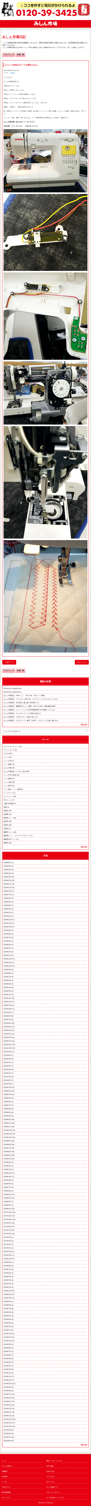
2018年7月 (7, 1187)
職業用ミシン (8, 832)
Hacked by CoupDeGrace (13, 688)
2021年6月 (7, 1066)
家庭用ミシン (8, 818)
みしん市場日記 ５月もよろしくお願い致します (21, 717)
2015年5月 (7, 1316)
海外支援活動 (6, 1492)
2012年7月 (7, 1437)
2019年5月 (7, 1155)
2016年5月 (7, 1276)
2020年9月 (7, 1098)
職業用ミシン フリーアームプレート (17, 836)
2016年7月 (7, 1269)
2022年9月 (7, 1012)
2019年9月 (7, 1141)
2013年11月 (8, 1380)
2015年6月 (7, 1312)
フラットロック (9, 750)
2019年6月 (7, 1151)
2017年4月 (7, 1237)
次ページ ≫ (81, 662)
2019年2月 (7, 1166)
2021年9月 (7, 1055)
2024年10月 (8, 927)
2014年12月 (8, 1333)
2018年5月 (7, 1194)
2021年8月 (7, 1059)
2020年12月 (8, 1087)
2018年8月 (7, 1184)
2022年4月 (7, 1030)
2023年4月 (7, 987)
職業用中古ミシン (10, 839)
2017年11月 (8, 1216)
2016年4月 (7, 1280)
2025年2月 (7, 912)
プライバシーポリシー (53, 1492)
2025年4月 (7, 905)
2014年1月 (7, 1373)
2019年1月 (7, 1169)
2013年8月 (7, 1391)
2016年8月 (7, 1266)
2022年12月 (8, 1002)
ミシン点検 (7, 782)
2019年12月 (8, 1130)
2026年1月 (7, 884)
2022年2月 (7, 1037)
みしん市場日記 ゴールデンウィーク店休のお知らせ (22, 713)
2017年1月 (7, 1248)
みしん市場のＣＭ (52, 1487)
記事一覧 (20, 54)
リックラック (8, 793)
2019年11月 (8, 1134)
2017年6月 (7, 1234)
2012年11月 (8, 1423)
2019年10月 (8, 1137)
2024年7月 (7, 937)
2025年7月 (7, 895)
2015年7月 (7, 1308)
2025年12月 (8, 887)
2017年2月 (7, 1244)
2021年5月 (7, 1069)
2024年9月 (7, 930)
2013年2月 (7, 1412)
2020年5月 (7, 1112)
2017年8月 (7, 1226)
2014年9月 (7, 1344)
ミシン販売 (7, 786)
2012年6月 (7, 1441)
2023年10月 (8, 966)
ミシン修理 (7, 764)
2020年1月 (7, 1126)
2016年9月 (7, 1262)
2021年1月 (7, 1084)
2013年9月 (7, 1387)
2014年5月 (7, 1358)
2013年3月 (7, 1408)
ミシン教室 (7, 778)
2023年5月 (7, 984)
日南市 (6, 825)
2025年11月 (8, 891)
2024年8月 (7, 934)
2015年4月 (7, 1319)
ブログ (12, 73)
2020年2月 (7, 1123)
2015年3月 (7, 1323)
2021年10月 (8, 1052)
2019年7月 (7, 1148)
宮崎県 (6, 814)
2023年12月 (8, 959)
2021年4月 (7, 1073)
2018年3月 (7, 1201)
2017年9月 (7, 1223)
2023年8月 (7, 973)
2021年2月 (7, 1080)
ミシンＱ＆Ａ (50, 1477)
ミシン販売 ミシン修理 (12, 789)
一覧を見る (83, 724)
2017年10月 (8, 1219)
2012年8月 (7, 1433)
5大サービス (50, 1482)
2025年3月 (7, 909)
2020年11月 (8, 1091)
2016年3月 (7, 1284)
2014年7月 (7, 1351)
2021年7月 (7, 1062)
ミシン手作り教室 (10, 775)
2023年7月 (7, 977)
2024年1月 (7, 955)
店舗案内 (5, 1471)
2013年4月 (7, 1405)
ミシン (6, 757)
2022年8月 (7, 1016)
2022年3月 (7, 1034)
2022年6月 (7, 1023)
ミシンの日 (7, 761)
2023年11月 (8, 962)
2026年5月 (7, 870)
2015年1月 (7, 1330)
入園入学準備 (8, 803)
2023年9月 (7, 969)
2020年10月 (8, 1094)
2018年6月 (7, 1191)
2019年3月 (7, 1162)
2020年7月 (7, 1105)
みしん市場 (7, 768)
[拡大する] (84, 132)
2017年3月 (7, 1241)
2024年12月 (8, 920)
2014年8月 (7, 1348)
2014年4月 (7, 1362)
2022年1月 (7, 1041)
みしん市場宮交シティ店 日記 (14, 771)
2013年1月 (7, 1416)
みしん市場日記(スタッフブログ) (55, 1497)
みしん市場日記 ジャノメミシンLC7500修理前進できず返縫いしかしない (30, 710)
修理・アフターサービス (54, 1461)
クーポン (5, 1482)
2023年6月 (7, 980)
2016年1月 (7, 1287)
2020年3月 (7, 1119)
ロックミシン (8, 796)
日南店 (6, 828)
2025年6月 (7, 898)
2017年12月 (8, 1212)
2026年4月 (7, 873)
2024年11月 (8, 923)
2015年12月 (8, 1291)
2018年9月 (7, 1180)
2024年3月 (7, 948)
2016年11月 (8, 1255)
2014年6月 (7, 1355)
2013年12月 (8, 1376)
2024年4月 (7, 944)
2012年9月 (7, 1430)
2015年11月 (8, 1294)
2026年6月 (7, 866)
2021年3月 (7, 1077)
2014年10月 (8, 1341)
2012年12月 (8, 1419)
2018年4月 (7, 1198)
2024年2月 (7, 952)
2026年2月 (7, 880)
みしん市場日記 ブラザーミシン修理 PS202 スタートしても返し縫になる (31, 720)
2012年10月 (8, 1426)
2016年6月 (7, 1273)
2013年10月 (8, 1383)
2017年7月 (7, 1230)
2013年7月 (7, 1394)
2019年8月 (7, 1144)
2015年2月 (7, 1326)
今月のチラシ (6, 1487)
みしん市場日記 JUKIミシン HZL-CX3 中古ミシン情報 (24, 695)
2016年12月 (8, 1251)
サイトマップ (6, 1498)
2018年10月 (8, 1176)
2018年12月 (8, 1173)
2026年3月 (7, 877)
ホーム (4, 1461)
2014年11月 (8, 1337)
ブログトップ (8, 54)
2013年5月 (7, 1401)
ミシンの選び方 (7, 1466)
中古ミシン (7, 800)
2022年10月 (8, 1009)
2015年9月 (7, 1301)
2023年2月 (7, 994)
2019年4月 (7, 1159)
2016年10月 (8, 1259)
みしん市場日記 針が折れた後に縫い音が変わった (21, 702)
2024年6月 (7, 941)
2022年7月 (7, 1019)
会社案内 (5, 1477)
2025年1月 (7, 916)
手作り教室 (49, 1466)
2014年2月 (7, 1369)
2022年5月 (7, 1027)
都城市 (6, 843)
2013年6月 (7, 1398)
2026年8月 (7, 862)
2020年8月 (7, 1102)
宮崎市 (6, 811)
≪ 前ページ (9, 662)
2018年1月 (7, 1209)
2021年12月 (8, 1044)
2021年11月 (8, 1048)
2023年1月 (7, 998)
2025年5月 (7, 902)
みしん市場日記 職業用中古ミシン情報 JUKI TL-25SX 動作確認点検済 (29, 706)
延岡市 (6, 821)
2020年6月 (7, 1109)
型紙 (5, 807)
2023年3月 (7, 991)
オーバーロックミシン (11, 746)
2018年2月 (7, 1205)
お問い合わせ (50, 1471)
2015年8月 (7, 1305)
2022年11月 (8, 1005)
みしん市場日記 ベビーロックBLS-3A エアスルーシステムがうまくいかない (31, 699)
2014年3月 (7, 1366)
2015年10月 (8, 1298)
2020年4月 (7, 1116)
